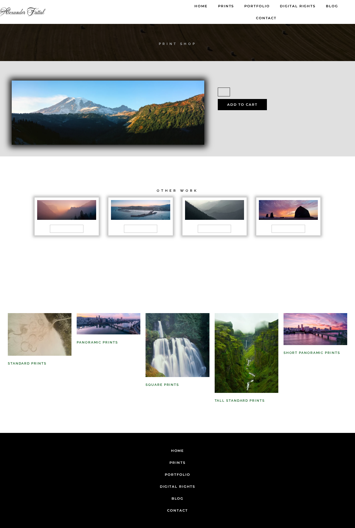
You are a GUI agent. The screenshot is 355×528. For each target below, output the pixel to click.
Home (201, 6)
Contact (266, 18)
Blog (332, 6)
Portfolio (256, 6)
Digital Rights (297, 6)
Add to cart (242, 104)
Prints (226, 6)
